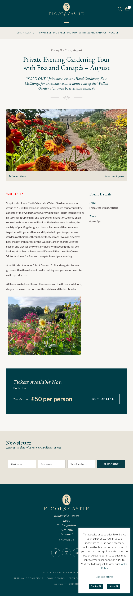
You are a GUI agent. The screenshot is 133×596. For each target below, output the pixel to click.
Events (29, 32)
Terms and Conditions (28, 578)
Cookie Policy (56, 578)
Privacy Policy (78, 578)
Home (18, 32)
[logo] (66, 9)
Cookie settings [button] (104, 576)
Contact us (66, 540)
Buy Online (103, 399)
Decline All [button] (96, 586)
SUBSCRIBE (111, 464)
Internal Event (18, 176)
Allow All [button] (113, 586)
